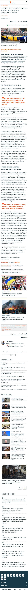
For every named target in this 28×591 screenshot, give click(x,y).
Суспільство (4, 5)
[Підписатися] (5, 578)
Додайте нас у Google (6, 589)
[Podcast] (2, 578)
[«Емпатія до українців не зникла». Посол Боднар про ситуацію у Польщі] (6, 413)
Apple (3, 329)
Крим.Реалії (17, 262)
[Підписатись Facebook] (2, 575)
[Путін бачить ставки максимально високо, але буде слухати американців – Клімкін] (6, 406)
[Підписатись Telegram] (20, 575)
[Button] (13, 21)
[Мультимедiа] (15, 589)
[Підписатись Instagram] (14, 575)
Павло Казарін (4, 15)
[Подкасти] (20, 589)
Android (8, 329)
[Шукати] (25, 589)
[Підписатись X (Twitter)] (8, 575)
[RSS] (23, 575)
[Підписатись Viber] (17, 575)
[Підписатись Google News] (5, 575)
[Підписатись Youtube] (11, 575)
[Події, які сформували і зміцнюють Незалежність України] (14, 283)
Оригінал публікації (6, 265)
